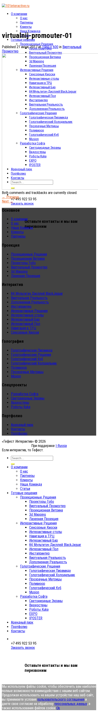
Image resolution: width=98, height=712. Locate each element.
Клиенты (26, 27)
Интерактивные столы (27, 315)
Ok (58, 708)
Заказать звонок (22, 204)
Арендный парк (22, 425)
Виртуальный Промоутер (45, 53)
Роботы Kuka (20, 407)
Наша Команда (22, 228)
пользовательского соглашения (60, 699)
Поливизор (19, 367)
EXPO (33, 614)
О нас (24, 18)
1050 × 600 (50, 47)
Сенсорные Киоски (25, 332)
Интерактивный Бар (25, 319)
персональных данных (70, 704)
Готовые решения (23, 40)
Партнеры (26, 23)
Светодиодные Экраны (27, 398)
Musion (16, 376)
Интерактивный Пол (25, 324)
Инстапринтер (21, 306)
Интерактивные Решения (29, 311)
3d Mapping (19, 271)
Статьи (25, 488)
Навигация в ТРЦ (23, 328)
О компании (19, 14)
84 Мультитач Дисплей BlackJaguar (37, 293)
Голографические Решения (31, 354)
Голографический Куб (27, 359)
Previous (10, 197)
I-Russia (61, 446)
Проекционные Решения (36, 44)
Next (7, 201)
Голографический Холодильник (34, 363)
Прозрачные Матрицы (27, 372)
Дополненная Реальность (30, 302)
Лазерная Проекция (25, 276)
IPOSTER (35, 618)
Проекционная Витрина (28, 258)
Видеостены (20, 402)
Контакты (18, 429)
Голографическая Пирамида (31, 350)
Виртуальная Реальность (29, 298)
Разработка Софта (24, 394)
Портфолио (19, 433)
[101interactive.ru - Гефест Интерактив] (15, 6)
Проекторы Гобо (23, 263)
